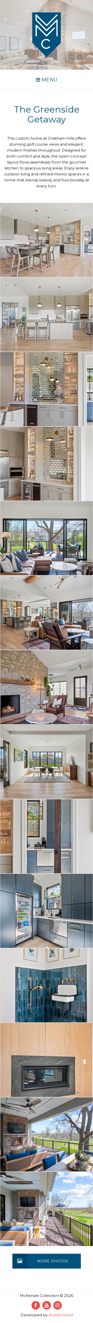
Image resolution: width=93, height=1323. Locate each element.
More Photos (52, 1261)
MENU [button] (48, 80)
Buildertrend (61, 1315)
